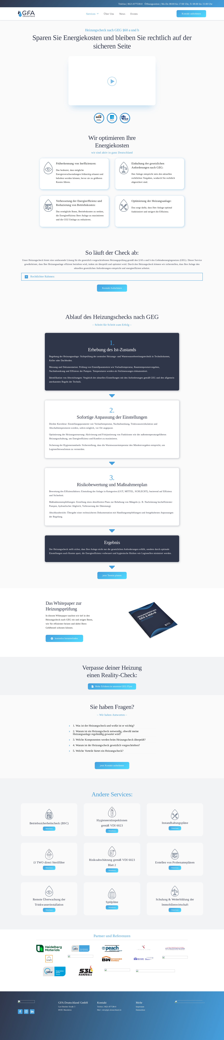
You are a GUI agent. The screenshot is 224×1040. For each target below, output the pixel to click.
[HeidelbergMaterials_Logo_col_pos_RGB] (49, 946)
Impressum (140, 1007)
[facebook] (20, 1011)
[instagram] (26, 1011)
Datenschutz (140, 1010)
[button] (112, 276)
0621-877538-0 (110, 1007)
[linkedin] (32, 1011)
